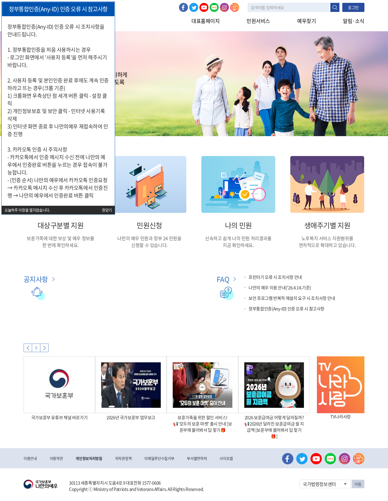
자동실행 (36, 348)
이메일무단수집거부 (159, 458)
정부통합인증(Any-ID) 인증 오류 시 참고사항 (286, 308)
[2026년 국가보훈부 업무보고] (131, 384)
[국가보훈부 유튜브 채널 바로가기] (59, 384)
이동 (358, 484)
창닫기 (107, 210)
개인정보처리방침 (89, 458)
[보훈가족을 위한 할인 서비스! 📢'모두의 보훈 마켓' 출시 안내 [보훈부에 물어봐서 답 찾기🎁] (202, 384)
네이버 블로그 (214, 7)
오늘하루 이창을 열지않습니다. (27, 210)
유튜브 (203, 7)
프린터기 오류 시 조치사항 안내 (275, 277)
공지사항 (36, 279)
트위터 (193, 7)
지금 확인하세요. (238, 245)
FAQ (223, 279)
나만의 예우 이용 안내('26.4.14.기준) (280, 287)
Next (44, 348)
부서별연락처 (197, 458)
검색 (334, 7)
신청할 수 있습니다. (149, 245)
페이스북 (183, 7)
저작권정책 (123, 458)
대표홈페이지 (205, 21)
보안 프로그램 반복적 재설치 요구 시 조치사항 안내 (292, 298)
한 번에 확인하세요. (60, 245)
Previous (28, 348)
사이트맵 (226, 458)
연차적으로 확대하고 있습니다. (327, 245)
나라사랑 (234, 7)
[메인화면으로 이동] (41, 484)
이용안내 (30, 458)
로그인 (353, 7)
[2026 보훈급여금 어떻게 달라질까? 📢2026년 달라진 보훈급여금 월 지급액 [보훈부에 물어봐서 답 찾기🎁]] (274, 384)
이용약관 (56, 458)
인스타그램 (224, 7)
